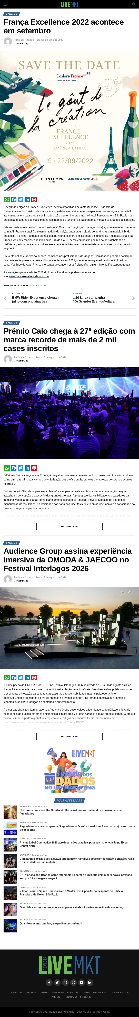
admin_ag (22, 43)
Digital (44, 992)
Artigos (31, 992)
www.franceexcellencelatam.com (29, 276)
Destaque (40, 286)
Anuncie (57, 997)
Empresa (58, 992)
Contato (71, 997)
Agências (16, 992)
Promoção (100, 992)
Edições (85, 997)
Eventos (72, 992)
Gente (86, 992)
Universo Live (120, 992)
